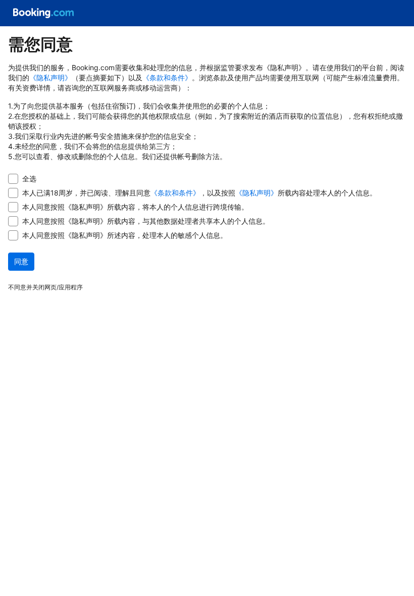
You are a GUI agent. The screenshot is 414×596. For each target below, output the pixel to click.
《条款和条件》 (167, 77)
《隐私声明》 (50, 77)
